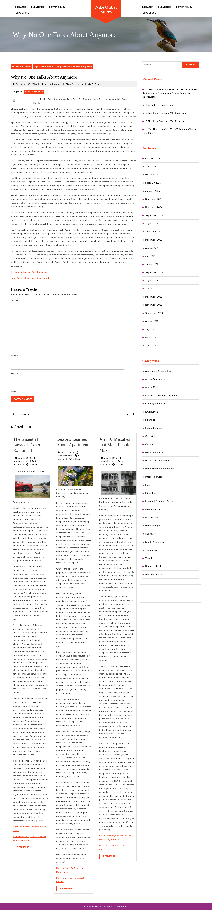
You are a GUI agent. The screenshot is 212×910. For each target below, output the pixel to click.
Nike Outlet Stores (106, 9)
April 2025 (150, 166)
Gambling (150, 436)
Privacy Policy (57, 7)
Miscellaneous (153, 493)
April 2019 (150, 345)
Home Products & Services (160, 468)
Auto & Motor (152, 387)
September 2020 (154, 272)
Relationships (152, 525)
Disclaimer (20, 7)
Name (14, 356)
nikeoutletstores (53, 84)
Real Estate (151, 517)
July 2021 (150, 256)
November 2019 (153, 305)
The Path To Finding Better (160, 105)
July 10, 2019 (24, 458)
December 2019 (153, 297)
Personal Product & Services (160, 501)
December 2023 (153, 240)
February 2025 (153, 183)
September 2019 (154, 313)
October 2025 (152, 158)
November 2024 (153, 207)
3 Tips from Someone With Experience (29, 272)
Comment (15, 300)
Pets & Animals (153, 509)
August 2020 (152, 280)
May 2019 (150, 337)
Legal (148, 485)
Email (14, 374)
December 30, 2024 (26, 84)
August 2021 (152, 248)
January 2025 (152, 191)
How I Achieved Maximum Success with (30, 278)
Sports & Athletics (44, 66)
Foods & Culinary (154, 428)
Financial (150, 420)
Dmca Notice (37, 7)
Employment (152, 411)
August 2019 (152, 321)
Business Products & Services (161, 395)
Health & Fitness (154, 452)
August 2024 (152, 223)
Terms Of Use (22, 13)
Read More (25, 848)
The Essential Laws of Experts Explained (28, 445)
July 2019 (150, 329)
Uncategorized (153, 566)
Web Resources (153, 574)
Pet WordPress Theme (97, 906)
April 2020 (150, 288)
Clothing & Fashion (155, 403)
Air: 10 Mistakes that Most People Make (114, 445)
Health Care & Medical (157, 460)
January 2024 (152, 231)
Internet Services (154, 477)
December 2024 (153, 199)
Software (150, 533)
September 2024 (154, 215)
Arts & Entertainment (156, 379)
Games (149, 444)
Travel (148, 558)
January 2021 (152, 264)
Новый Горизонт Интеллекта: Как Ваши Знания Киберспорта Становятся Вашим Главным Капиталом (171, 93)
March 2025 (151, 174)
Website (15, 392)
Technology (151, 550)
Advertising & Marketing (158, 371)
